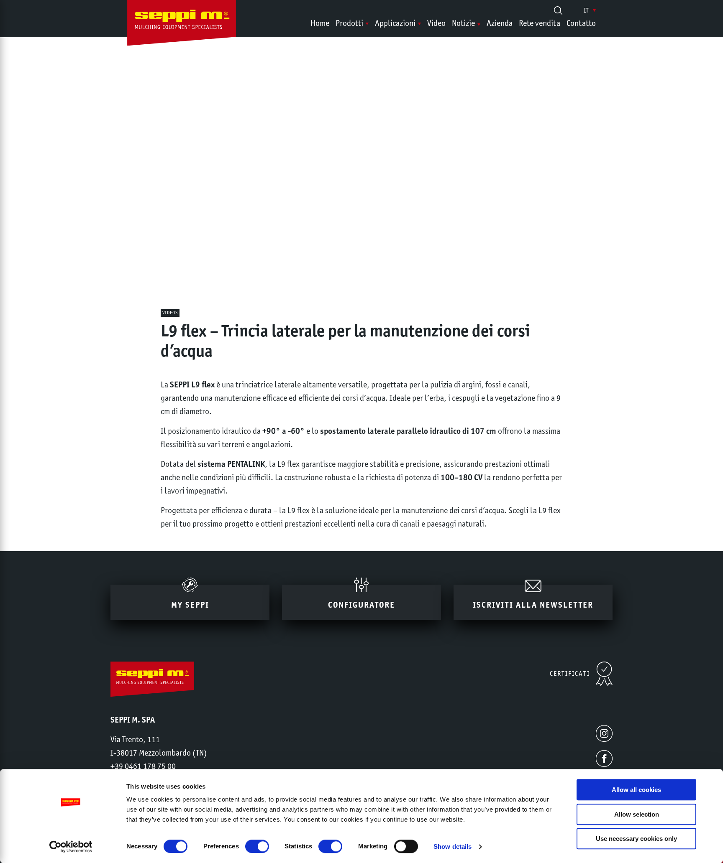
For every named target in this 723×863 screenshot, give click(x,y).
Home (319, 23)
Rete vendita (539, 23)
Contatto (581, 23)
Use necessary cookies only (636, 838)
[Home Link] (181, 24)
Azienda (500, 23)
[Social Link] (604, 733)
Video (436, 23)
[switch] (257, 846)
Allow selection (636, 814)
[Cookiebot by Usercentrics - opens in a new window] (71, 846)
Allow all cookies (636, 789)
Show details (452, 846)
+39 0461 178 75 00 (143, 766)
